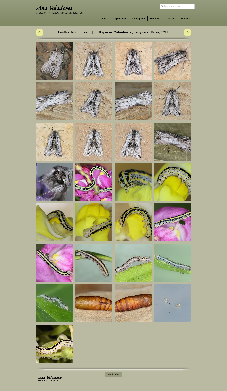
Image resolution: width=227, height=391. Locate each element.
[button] (54, 61)
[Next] (39, 32)
